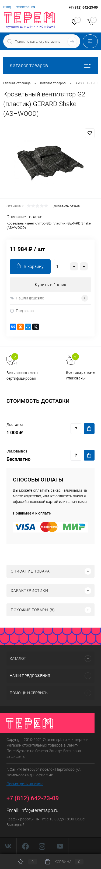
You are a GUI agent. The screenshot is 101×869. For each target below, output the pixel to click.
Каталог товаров (29, 65)
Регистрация (25, 7)
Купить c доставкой (89, 428)
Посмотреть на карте (24, 784)
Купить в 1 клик (50, 284)
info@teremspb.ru (39, 810)
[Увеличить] (50, 162)
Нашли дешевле (30, 298)
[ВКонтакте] (13, 327)
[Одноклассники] (20, 327)
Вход (7, 7)
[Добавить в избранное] (90, 133)
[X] (35, 327)
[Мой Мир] (28, 327)
